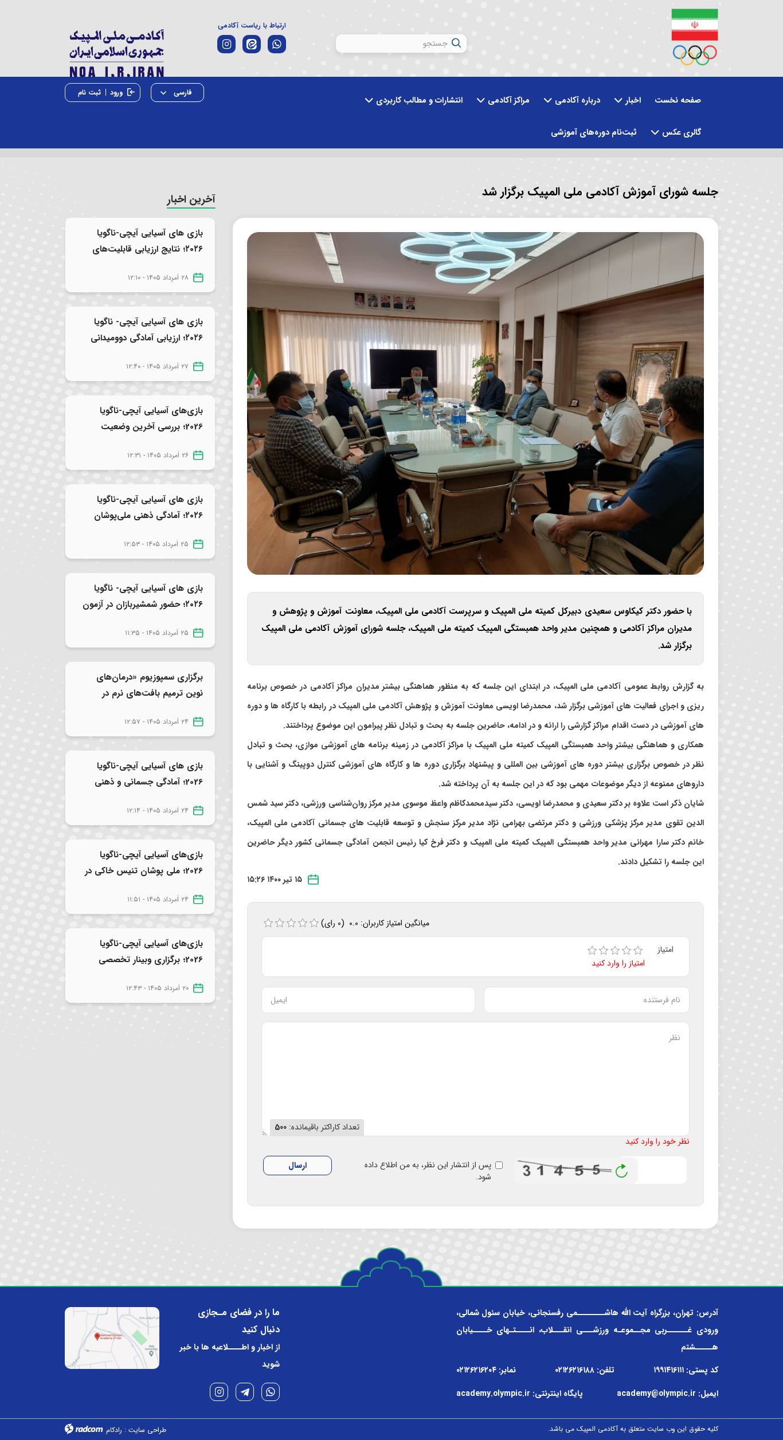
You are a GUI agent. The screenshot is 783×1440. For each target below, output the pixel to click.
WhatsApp (270, 1392)
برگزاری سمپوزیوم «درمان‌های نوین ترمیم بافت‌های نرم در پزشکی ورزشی (149, 693)
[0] (268, 923)
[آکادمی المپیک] (116, 50)
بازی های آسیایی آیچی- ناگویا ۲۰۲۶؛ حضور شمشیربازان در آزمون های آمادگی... (143, 604)
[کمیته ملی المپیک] (695, 37)
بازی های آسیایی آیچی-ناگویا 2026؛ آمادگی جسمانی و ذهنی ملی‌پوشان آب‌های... (149, 782)
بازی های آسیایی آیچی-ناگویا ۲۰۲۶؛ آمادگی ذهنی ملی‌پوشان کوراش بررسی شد (148, 516)
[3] (615, 950)
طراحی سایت (147, 1430)
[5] (638, 950)
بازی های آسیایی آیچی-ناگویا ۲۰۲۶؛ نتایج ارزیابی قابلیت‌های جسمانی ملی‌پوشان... (147, 249)
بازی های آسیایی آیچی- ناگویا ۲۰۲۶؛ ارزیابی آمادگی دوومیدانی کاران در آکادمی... (147, 338)
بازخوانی (622, 1168)
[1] (592, 950)
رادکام (114, 1430)
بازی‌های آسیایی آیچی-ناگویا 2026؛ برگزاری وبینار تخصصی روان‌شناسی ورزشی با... (151, 960)
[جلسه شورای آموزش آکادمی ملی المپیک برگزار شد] (475, 403)
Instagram (219, 1392)
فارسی (181, 92)
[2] (603, 950)
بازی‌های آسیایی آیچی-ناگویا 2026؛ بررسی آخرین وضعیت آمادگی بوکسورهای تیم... (151, 427)
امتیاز (665, 950)
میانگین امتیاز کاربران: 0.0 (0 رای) (375, 923)
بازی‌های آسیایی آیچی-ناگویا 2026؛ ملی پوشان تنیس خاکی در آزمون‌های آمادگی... (144, 871)
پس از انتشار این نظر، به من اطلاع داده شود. (428, 1171)
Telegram (245, 1392)
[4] (626, 950)
